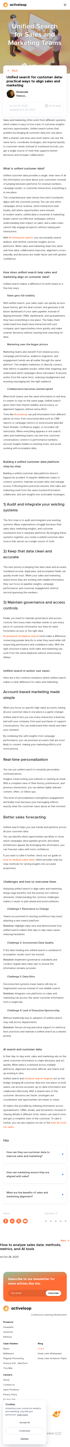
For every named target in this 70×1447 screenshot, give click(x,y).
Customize (24, 1430)
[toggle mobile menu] (65, 5)
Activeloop (20, 414)
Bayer (6, 1348)
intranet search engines (38, 1078)
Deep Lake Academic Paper (52, 1358)
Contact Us (9, 1384)
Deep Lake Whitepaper (50, 1353)
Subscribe (53, 1293)
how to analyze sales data (19, 859)
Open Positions (11, 1389)
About (6, 1379)
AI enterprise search (21, 237)
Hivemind (8, 1332)
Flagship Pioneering (13, 1358)
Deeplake (8, 1327)
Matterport (8, 1353)
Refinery (7, 1337)
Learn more (22, 1414)
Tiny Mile (8, 1368)
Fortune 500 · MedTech (15, 1363)
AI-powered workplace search (21, 636)
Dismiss (24, 1438)
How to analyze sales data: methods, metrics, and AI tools (30, 1247)
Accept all (25, 1422)
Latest (41, 1348)
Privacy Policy (10, 1394)
